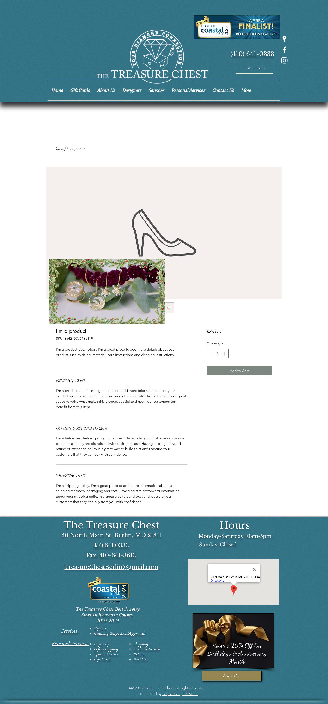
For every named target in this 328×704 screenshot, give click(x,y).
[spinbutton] (217, 353)
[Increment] (224, 353)
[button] (159, 319)
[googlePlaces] (284, 39)
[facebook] (284, 49)
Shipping (141, 644)
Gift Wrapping (106, 649)
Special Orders (106, 654)
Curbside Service (147, 649)
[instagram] (284, 60)
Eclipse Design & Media (180, 694)
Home (59, 148)
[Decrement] (210, 353)
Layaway (101, 644)
